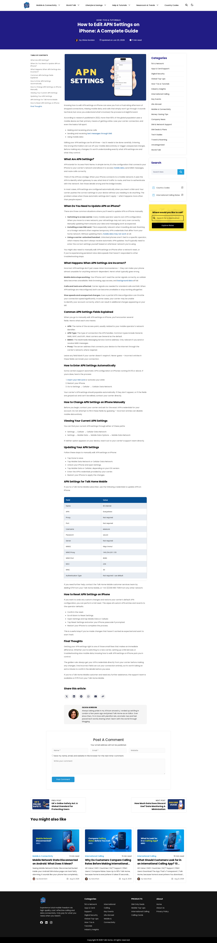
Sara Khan (95, 879)
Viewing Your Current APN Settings (44, 93)
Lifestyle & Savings (94, 5)
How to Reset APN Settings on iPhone (45, 103)
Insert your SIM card (76, 380)
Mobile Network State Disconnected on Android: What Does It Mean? (55, 861)
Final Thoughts (36, 106)
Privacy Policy (162, 911)
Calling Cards (137, 915)
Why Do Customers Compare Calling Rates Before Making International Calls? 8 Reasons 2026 (108, 863)
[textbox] (169, 218)
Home (159, 904)
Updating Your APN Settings (41, 96)
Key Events (109, 911)
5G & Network (90, 904)
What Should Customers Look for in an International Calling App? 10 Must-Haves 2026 (159, 863)
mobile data (119, 168)
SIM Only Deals (137, 904)
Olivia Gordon (88, 40)
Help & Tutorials (119, 5)
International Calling (140, 911)
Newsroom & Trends (145, 5)
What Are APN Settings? (40, 60)
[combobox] (168, 218)
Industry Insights (91, 929)
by (80, 40)
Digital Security (91, 915)
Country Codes (172, 5)
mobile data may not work (114, 234)
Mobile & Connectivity (46, 5)
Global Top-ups (91, 918)
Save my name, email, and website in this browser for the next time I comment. (89, 756)
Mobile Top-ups (138, 908)
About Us (160, 908)
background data (125, 280)
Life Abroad (109, 915)
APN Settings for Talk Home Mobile (44, 99)
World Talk (71, 5)
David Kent (43, 879)
